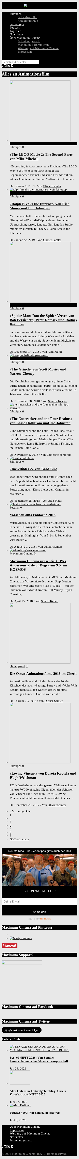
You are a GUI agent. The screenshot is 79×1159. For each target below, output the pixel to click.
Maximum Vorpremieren (33, 44)
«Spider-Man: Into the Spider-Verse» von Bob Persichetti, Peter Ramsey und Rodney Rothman (43, 320)
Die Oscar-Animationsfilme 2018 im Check (43, 674)
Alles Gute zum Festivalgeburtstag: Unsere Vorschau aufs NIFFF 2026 (38, 1092)
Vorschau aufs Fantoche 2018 (33, 515)
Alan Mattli (55, 351)
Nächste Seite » (19, 839)
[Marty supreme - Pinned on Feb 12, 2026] (21, 938)
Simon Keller (49, 601)
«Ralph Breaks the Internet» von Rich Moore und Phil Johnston (39, 206)
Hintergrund (17, 666)
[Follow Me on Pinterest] (9, 947)
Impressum (25, 51)
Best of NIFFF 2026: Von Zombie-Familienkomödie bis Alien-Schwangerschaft (39, 1059)
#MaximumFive (28, 20)
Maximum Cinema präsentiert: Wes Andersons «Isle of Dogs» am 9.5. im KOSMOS (38, 565)
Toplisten (15, 31)
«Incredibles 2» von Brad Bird (33, 469)
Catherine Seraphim (59, 454)
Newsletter (16, 34)
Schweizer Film (27, 17)
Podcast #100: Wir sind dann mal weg (35, 1112)
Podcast (14, 27)
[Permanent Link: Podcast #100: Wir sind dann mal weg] (20, 1105)
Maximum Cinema (21, 553)
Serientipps (17, 24)
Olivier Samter (52, 186)
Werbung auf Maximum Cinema (38, 48)
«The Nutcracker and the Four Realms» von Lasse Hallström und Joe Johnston (41, 421)
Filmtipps (15, 13)
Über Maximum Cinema (25, 37)
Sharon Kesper (57, 401)
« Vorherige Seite (20, 811)
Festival (14, 507)
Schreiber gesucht (29, 41)
